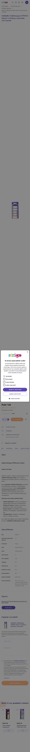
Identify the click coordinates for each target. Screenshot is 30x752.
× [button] (27, 352)
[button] (15, 398)
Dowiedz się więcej (17, 372)
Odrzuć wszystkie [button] (15, 394)
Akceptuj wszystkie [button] (15, 389)
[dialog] (15, 376)
